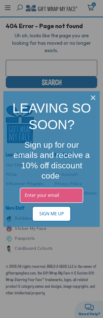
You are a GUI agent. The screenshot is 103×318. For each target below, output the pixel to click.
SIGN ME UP (51, 214)
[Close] (93, 97)
